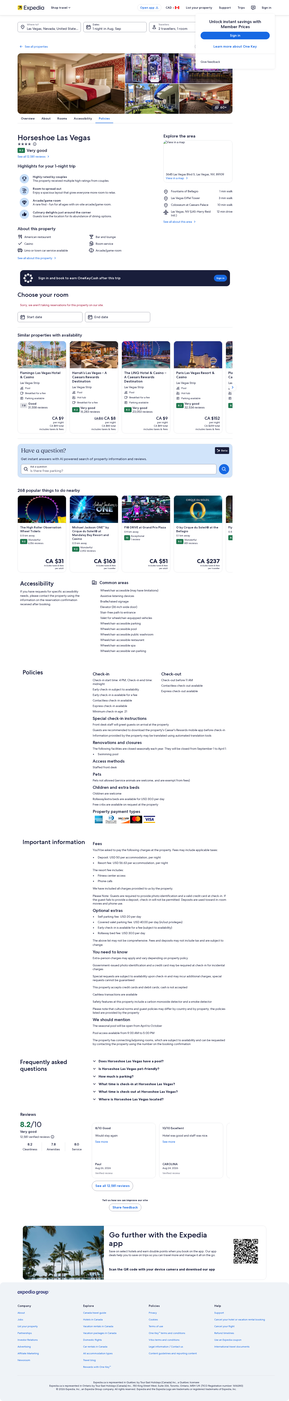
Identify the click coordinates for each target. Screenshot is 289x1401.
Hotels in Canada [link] (93, 1319)
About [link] (21, 1312)
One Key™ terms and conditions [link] (167, 1333)
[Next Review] (225, 1150)
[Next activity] (232, 534)
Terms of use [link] (156, 1326)
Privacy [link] (153, 1312)
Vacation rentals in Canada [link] (98, 1326)
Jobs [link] (20, 1319)
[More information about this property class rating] (34, 144)
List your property (199, 8)
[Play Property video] (152, 68)
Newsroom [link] (24, 1360)
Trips (241, 8)
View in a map (175, 178)
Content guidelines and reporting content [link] (173, 1353)
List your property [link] (28, 1326)
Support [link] (219, 1312)
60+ (223, 107)
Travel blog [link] (89, 1360)
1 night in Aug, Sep (107, 28)
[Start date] (50, 317)
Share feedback (125, 1207)
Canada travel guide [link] (94, 1312)
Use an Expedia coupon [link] (227, 1340)
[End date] (117, 317)
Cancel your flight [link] (224, 1326)
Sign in (266, 8)
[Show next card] (232, 387)
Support (225, 8)
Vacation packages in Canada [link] (99, 1333)
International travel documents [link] (231, 1346)
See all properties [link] (36, 46)
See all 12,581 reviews (31, 156)
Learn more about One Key (235, 46)
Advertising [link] (24, 1346)
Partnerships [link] (25, 1333)
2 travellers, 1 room (172, 28)
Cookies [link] (153, 1319)
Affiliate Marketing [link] (28, 1353)
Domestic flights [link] (92, 1340)
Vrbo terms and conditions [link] (164, 1340)
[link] (235, 61)
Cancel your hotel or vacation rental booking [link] (239, 1319)
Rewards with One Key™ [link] (97, 1367)
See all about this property (35, 258)
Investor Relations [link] (28, 1340)
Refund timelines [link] (224, 1333)
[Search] (224, 469)
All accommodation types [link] (98, 1353)
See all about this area (177, 222)
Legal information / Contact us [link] (166, 1346)
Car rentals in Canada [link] (95, 1346)
